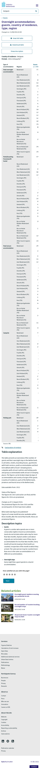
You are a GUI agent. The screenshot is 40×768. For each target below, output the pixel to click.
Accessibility (5, 725)
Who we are (5, 701)
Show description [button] (17, 51)
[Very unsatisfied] (4, 574)
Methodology (5, 665)
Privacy (3, 683)
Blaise (3, 668)
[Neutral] (9, 574)
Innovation (4, 704)
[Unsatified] (7, 574)
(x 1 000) (36, 65)
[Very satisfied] (15, 574)
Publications (5, 662)
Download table (18, 45)
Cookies (3, 722)
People (3, 680)
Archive (3, 731)
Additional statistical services (10, 657)
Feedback (34, 766)
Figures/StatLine (6, 645)
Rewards (4, 686)
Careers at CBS (5, 707)
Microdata (4, 654)
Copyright (4, 719)
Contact (3, 696)
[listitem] (3, 741)
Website (3, 717)
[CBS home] (10, 4)
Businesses (4, 677)
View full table (18, 38)
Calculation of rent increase (9, 648)
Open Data (4, 651)
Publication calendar (7, 748)
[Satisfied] (12, 574)
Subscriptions (5, 734)
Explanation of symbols (13, 448)
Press (3, 698)
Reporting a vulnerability (9, 728)
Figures (5, 18)
